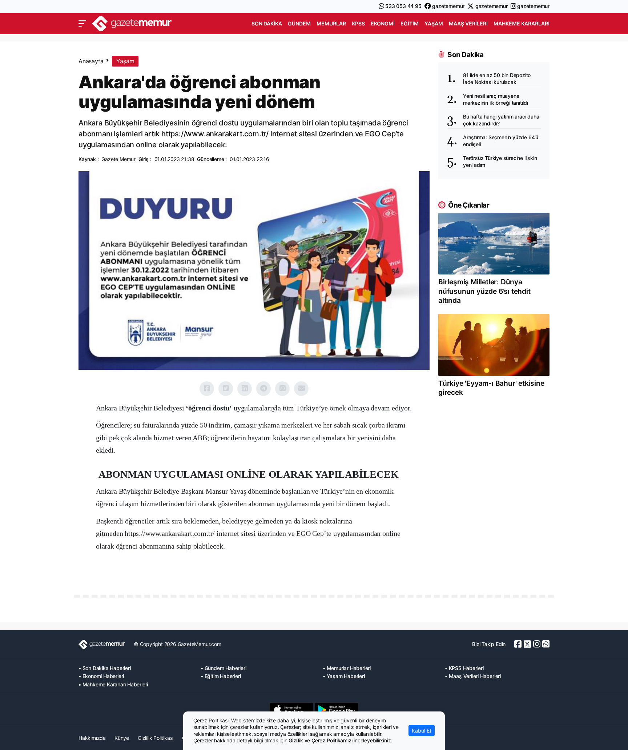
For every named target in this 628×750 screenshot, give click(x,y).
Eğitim (409, 23)
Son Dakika (266, 23)
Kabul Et (421, 730)
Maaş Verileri (468, 23)
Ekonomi (383, 23)
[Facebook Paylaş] (207, 388)
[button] (82, 23)
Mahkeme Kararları (522, 23)
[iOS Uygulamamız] (291, 710)
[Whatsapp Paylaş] (282, 388)
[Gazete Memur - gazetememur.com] (132, 23)
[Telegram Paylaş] (263, 388)
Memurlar (331, 23)
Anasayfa (90, 61)
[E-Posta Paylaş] (301, 388)
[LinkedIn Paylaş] (244, 388)
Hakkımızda (92, 738)
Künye (121, 738)
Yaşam (433, 23)
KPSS (358, 23)
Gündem (299, 23)
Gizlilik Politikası (155, 738)
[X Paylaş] (225, 388)
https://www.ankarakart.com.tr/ (170, 533)
